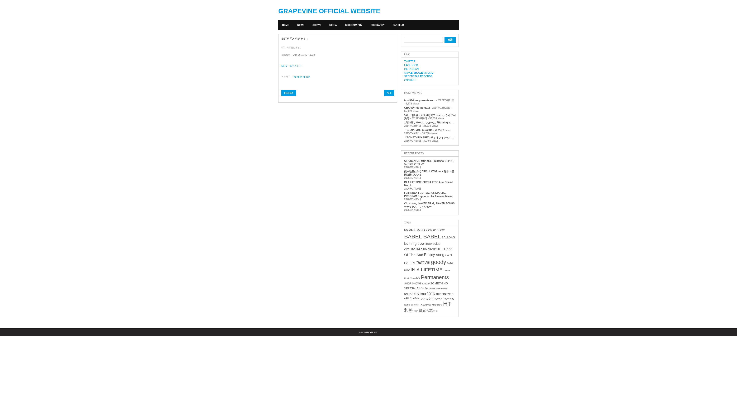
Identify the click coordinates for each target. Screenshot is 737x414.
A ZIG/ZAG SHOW (434, 230)
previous (288, 93)
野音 (435, 311)
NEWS (300, 25)
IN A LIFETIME (427, 269)
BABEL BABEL (422, 236)
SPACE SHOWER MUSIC (418, 72)
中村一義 (447, 298)
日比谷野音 (437, 304)
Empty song (434, 255)
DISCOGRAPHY (353, 25)
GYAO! (450, 263)
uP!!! (407, 298)
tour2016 (427, 294)
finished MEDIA (302, 77)
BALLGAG (448, 237)
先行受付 (415, 304)
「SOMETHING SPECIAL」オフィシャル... (428, 137)
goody (438, 262)
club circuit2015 (432, 249)
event (448, 255)
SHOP (407, 283)
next (389, 93)
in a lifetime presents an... (419, 100)
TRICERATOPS (444, 294)
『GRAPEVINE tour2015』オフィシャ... (427, 130)
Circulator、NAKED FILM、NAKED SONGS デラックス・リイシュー (429, 205)
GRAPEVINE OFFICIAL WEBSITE (329, 11)
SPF (420, 288)
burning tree (414, 244)
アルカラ (426, 298)
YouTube (415, 298)
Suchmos (430, 288)
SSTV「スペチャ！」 (292, 66)
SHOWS (316, 25)
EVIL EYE (410, 263)
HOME (285, 25)
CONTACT (410, 80)
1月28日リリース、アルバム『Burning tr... (428, 122)
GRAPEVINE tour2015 (417, 107)
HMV (407, 270)
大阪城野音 (426, 304)
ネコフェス (437, 298)
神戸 (416, 311)
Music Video (410, 278)
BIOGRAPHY (378, 25)
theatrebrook (442, 288)
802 (406, 230)
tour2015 (411, 294)
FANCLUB (398, 25)
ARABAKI (416, 230)
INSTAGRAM (411, 68)
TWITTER (409, 61)
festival (423, 262)
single (426, 283)
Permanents (435, 277)
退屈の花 (426, 311)
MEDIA (333, 25)
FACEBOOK (411, 65)
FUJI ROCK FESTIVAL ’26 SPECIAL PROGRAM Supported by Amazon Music (428, 194)
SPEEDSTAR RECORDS (418, 76)
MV (418, 278)
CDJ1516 (429, 244)
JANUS (446, 270)
